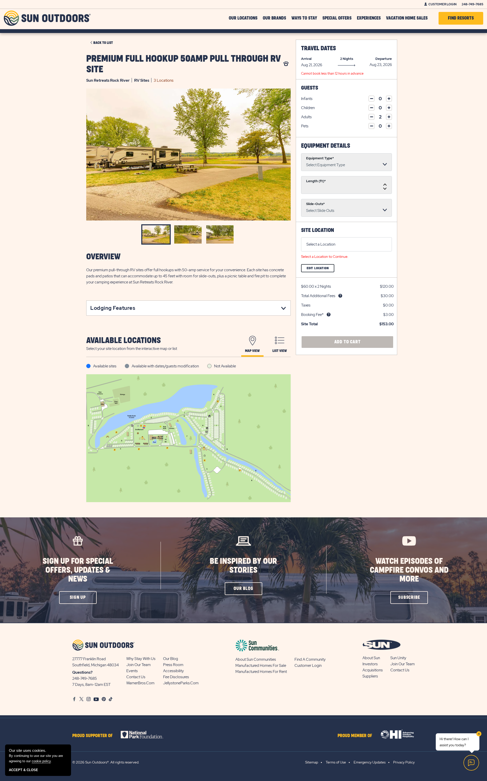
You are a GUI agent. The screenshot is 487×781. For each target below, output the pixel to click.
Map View (252, 350)
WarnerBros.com (140, 683)
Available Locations (123, 341)
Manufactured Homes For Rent (261, 671)
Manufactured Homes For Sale (260, 665)
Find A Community (310, 659)
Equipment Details (325, 146)
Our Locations (243, 18)
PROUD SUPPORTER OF (92, 736)
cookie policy (41, 761)
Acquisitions (372, 670)
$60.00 (307, 286)
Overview (103, 257)
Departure (383, 59)
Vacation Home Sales (407, 18)
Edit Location (320, 269)
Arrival (306, 59)
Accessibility (173, 670)
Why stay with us (140, 658)
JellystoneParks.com (181, 683)
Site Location (317, 230)
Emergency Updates (370, 762)
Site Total (309, 324)
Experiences (369, 18)
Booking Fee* (312, 314)
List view (279, 350)
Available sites (104, 366)
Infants (306, 98)
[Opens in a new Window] (146, 734)
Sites (141, 80)
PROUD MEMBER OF (355, 736)
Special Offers (337, 18)
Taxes (305, 305)
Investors (370, 664)
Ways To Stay (304, 18)
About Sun (371, 657)
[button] (78, 597)
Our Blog (170, 658)
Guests (309, 88)
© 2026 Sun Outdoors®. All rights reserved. (105, 762)
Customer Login (442, 4)
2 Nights (346, 59)
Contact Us (135, 677)
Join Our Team (138, 664)
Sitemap (311, 762)
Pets (304, 126)
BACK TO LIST (103, 43)
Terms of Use (336, 762)
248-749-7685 (472, 4)
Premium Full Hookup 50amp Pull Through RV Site (183, 64)
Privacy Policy (404, 762)
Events (132, 670)
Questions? (82, 672)
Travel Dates (318, 48)
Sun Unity (398, 657)
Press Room (173, 664)
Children (308, 107)
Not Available (225, 366)
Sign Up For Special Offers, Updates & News (78, 570)
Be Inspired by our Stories (243, 565)
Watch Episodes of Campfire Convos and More (409, 570)
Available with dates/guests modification (165, 366)
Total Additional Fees (318, 295)
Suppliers (370, 676)
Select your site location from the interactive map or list (131, 348)
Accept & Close (23, 770)
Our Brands (274, 18)
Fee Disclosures (176, 677)
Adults (306, 117)
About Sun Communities (255, 659)
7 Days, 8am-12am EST (91, 684)
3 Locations (163, 80)
